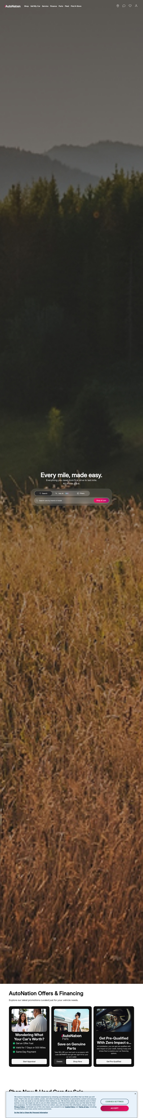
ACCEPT (114, 1108)
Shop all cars (101, 500)
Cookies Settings (115, 1102)
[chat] (124, 5)
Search (44, 493)
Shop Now (77, 1061)
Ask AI (61, 493)
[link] (13, 6)
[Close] (135, 1093)
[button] (26, 6)
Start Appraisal (29, 1061)
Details (59, 1061)
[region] (71, 1104)
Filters (82, 493)
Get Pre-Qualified (114, 1061)
